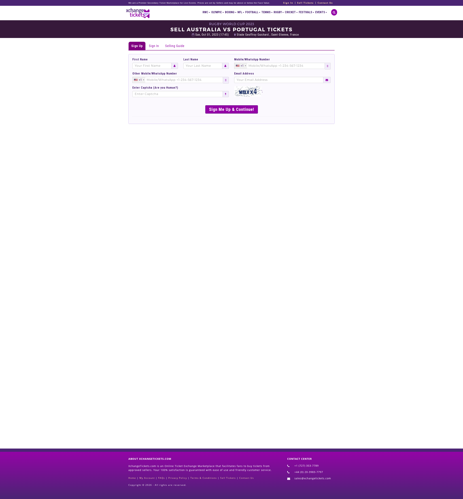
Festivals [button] (306, 12)
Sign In (288, 3)
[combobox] (240, 66)
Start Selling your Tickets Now (240, 421)
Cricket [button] (290, 12)
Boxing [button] (230, 12)
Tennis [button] (266, 12)
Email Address (244, 73)
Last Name (190, 59)
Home (132, 477)
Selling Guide (174, 46)
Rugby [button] (278, 12)
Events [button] (320, 12)
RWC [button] (206, 12)
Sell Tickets (305, 3)
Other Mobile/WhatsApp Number (154, 73)
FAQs (161, 477)
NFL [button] (240, 12)
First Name (140, 59)
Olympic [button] (216, 12)
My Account (147, 477)
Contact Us (325, 3)
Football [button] (252, 12)
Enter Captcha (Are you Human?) (155, 87)
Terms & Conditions (203, 477)
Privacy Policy (177, 477)
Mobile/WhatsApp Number (252, 59)
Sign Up (137, 46)
